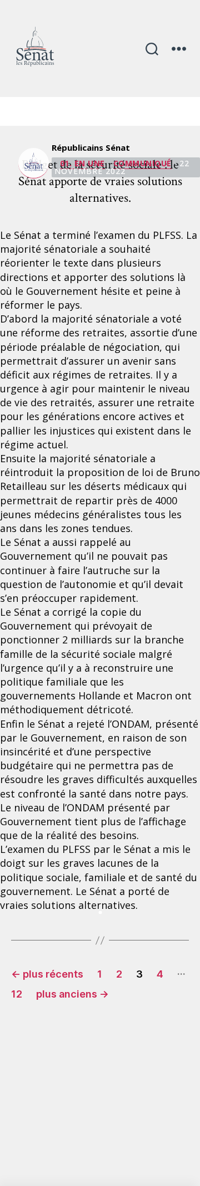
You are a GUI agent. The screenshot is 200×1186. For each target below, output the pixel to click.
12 (16, 994)
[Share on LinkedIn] (100, 912)
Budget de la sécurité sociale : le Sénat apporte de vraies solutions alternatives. (100, 181)
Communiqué (142, 163)
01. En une (82, 163)
